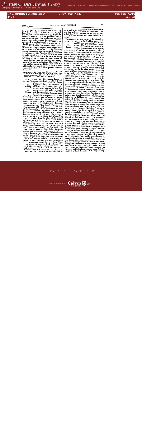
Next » (78, 14)
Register (136, 5)
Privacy (83, 171)
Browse (71, 5)
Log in (48, 171)
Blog (112, 5)
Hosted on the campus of (57, 183)
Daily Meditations (102, 5)
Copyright (77, 171)
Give (94, 171)
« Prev (62, 14)
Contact (89, 171)
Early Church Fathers (85, 5)
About (71, 171)
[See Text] (130, 17)
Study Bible (120, 5)
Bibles (66, 171)
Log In (129, 5)
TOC (70, 14)
